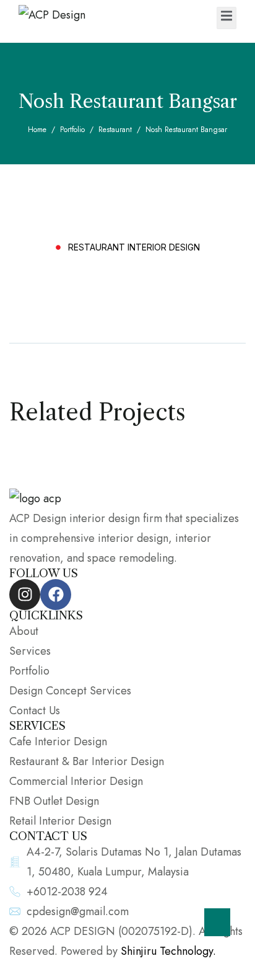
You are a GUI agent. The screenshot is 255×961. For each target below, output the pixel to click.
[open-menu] (226, 18)
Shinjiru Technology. (168, 951)
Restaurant (115, 129)
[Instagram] (24, 594)
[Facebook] (55, 594)
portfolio (72, 129)
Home (37, 129)
